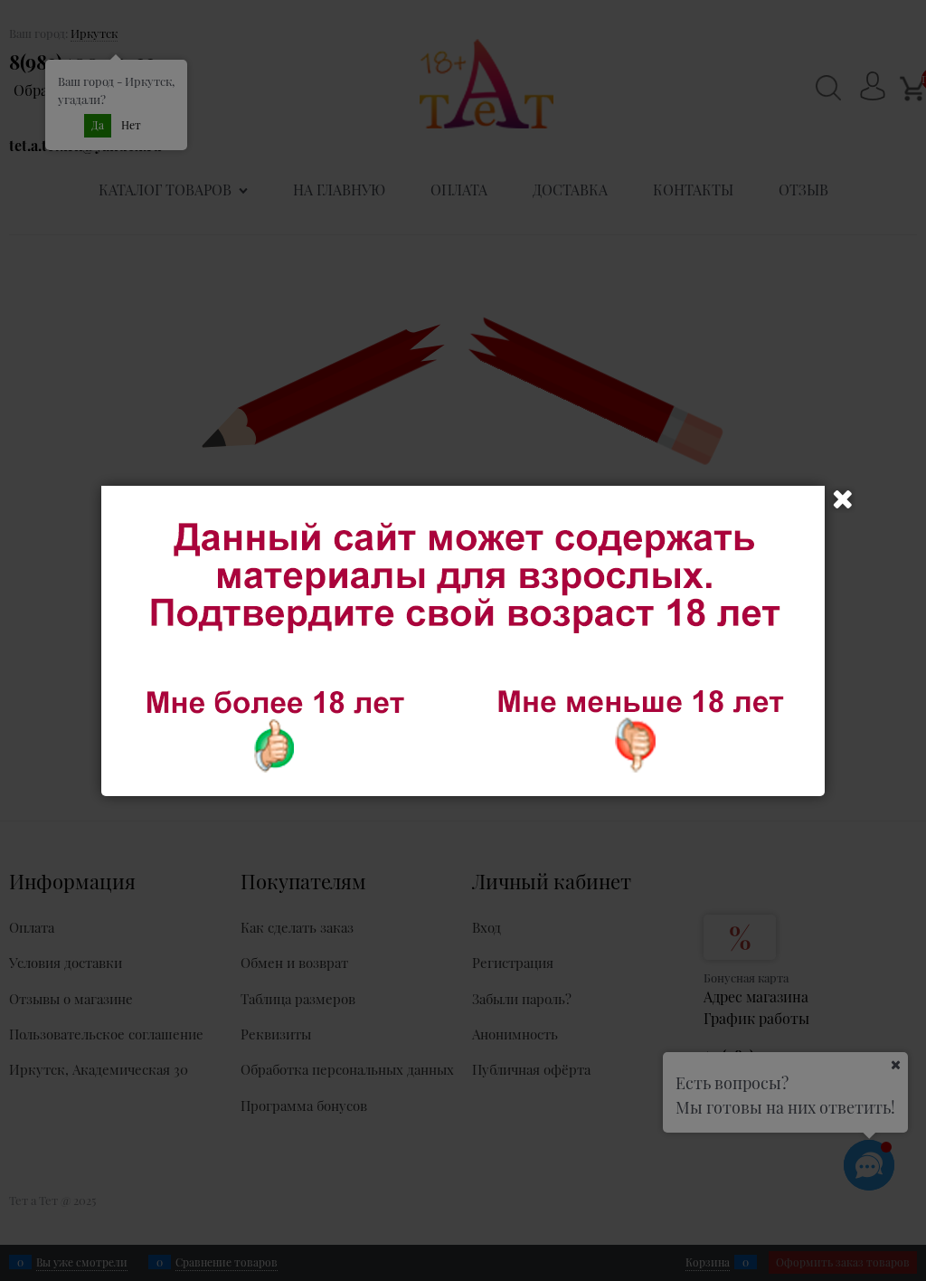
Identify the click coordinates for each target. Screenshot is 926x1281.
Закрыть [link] (842, 499)
